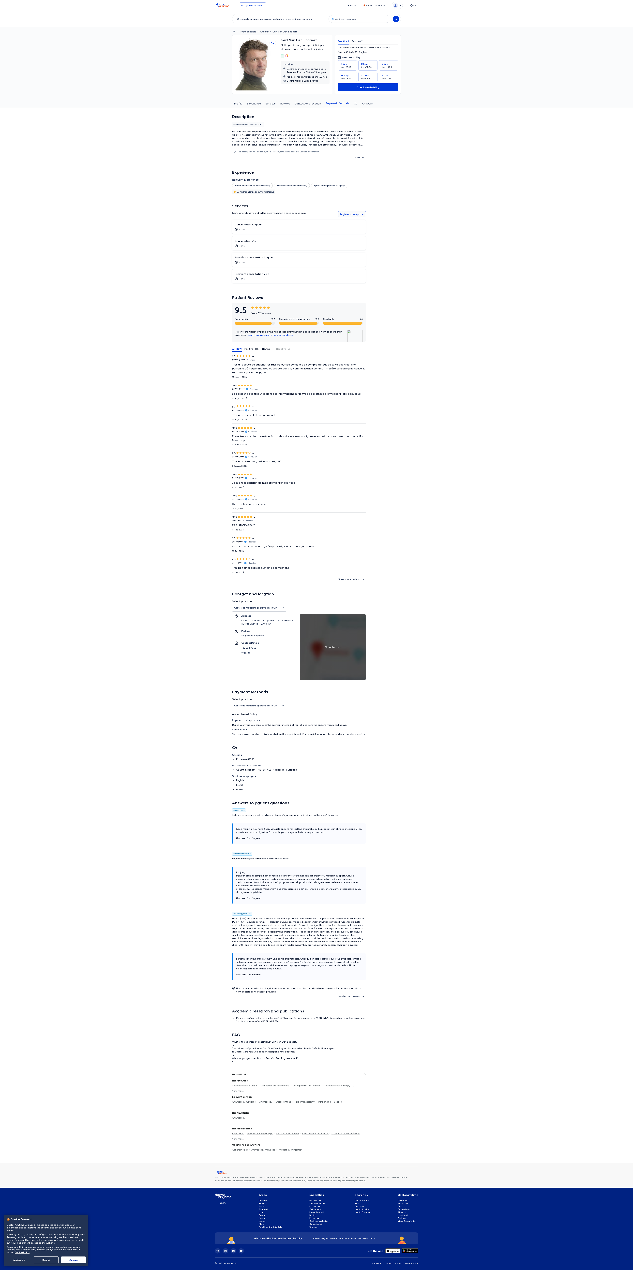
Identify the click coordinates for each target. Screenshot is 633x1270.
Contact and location (308, 103)
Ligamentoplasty (305, 1101)
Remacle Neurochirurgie (260, 1133)
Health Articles (362, 1209)
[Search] (396, 19)
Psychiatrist (315, 1206)
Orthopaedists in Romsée (307, 1085)
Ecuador (352, 1238)
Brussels (263, 1200)
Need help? (403, 1215)
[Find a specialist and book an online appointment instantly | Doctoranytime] (234, 32)
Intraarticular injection (330, 1101)
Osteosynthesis (284, 1101)
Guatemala (363, 1238)
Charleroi (263, 1209)
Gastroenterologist (318, 1221)
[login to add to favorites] (273, 43)
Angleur (264, 31)
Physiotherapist (316, 1212)
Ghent (262, 1206)
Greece (316, 1238)
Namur (262, 1218)
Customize (19, 1259)
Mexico (333, 1238)
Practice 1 (343, 41)
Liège (261, 1212)
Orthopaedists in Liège (244, 1085)
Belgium (325, 1238)
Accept (73, 1259)
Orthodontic (315, 1209)
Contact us (403, 1200)
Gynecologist (315, 1224)
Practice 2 (357, 41)
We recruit (403, 1203)
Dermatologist (316, 1200)
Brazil (372, 1238)
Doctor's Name (362, 1200)
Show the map (333, 647)
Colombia (342, 1238)
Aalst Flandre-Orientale (270, 1227)
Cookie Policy (22, 1252)
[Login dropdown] (397, 5)
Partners (402, 1218)
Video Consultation (407, 1221)
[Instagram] (225, 1251)
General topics (240, 1149)
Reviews (285, 103)
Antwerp (263, 1203)
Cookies (399, 1263)
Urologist (313, 1227)
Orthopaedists (248, 31)
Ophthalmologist (317, 1203)
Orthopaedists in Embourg (275, 1085)
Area (357, 1203)
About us (402, 1212)
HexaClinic (238, 1133)
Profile (238, 103)
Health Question (362, 1212)
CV (355, 103)
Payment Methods (337, 103)
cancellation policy (355, 734)
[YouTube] (241, 1251)
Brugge (262, 1215)
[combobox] (280, 19)
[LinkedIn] (233, 1251)
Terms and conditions (382, 1263)
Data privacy (404, 1209)
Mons (261, 1224)
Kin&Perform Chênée (287, 1133)
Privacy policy (411, 1263)
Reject (46, 1259)
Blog (400, 1206)
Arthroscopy (266, 1101)
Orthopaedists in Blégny (337, 1085)
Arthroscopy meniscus (244, 1101)
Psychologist (315, 1218)
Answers (367, 103)
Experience (254, 103)
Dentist (312, 1215)
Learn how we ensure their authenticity (270, 335)
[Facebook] (217, 1251)
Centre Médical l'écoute (315, 1133)
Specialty (359, 1206)
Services (270, 103)
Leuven (262, 1221)
